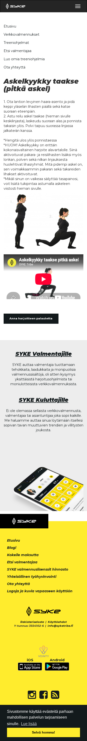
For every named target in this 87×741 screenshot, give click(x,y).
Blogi (11, 548)
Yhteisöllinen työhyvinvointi (31, 576)
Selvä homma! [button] (43, 732)
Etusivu (10, 26)
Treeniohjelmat (16, 42)
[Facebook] (43, 695)
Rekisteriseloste (32, 622)
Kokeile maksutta (23, 555)
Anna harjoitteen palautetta (30, 318)
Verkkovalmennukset (21, 34)
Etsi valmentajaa (17, 51)
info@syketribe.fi (60, 625)
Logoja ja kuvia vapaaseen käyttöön (39, 591)
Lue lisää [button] (29, 724)
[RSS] (55, 695)
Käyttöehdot (57, 622)
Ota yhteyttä (14, 67)
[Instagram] (32, 695)
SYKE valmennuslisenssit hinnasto (37, 569)
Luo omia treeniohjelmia (24, 59)
